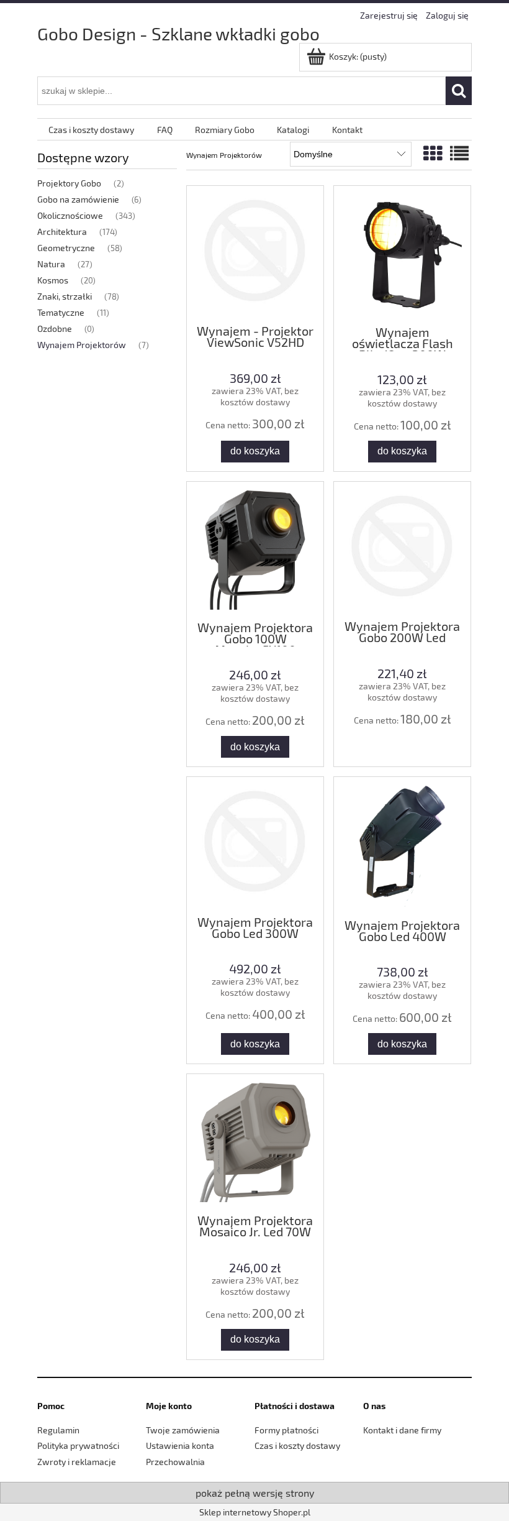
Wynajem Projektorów (81, 344)
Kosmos (52, 280)
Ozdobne (54, 328)
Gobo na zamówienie (78, 199)
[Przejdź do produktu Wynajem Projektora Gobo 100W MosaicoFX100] (255, 550)
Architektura (62, 231)
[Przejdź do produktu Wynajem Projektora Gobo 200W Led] (402, 549)
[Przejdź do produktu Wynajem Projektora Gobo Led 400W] (402, 846)
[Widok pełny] (459, 153)
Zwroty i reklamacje (76, 1461)
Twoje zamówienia (183, 1430)
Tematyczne (60, 312)
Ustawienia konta (180, 1445)
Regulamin (58, 1430)
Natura (51, 264)
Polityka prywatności (78, 1445)
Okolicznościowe (70, 215)
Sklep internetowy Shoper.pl (254, 1512)
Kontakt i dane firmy (402, 1430)
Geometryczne (66, 247)
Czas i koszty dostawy (297, 1445)
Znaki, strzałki (64, 296)
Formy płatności (286, 1430)
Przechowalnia (175, 1461)
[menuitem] (91, 129)
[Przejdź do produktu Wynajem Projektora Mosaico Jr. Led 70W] (255, 1142)
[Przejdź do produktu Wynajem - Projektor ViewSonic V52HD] (255, 254)
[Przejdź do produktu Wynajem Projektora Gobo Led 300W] (255, 845)
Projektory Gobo (69, 183)
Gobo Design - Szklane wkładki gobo (178, 33)
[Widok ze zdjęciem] (432, 153)
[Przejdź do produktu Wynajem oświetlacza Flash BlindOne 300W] (402, 254)
